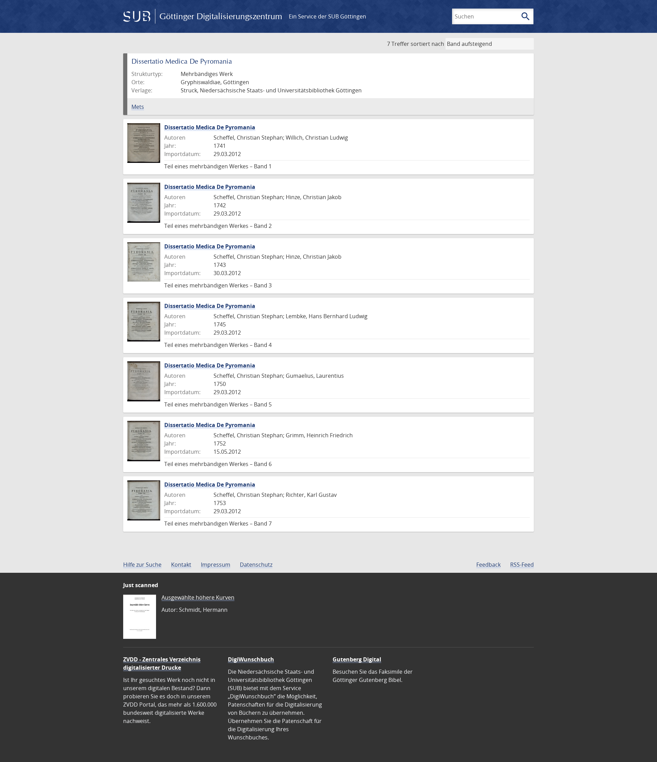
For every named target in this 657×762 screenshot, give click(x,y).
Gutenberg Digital (357, 659)
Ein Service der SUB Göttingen (327, 16)
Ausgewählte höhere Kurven (198, 597)
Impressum (215, 564)
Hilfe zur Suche (142, 564)
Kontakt (181, 564)
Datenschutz (256, 564)
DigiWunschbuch (251, 659)
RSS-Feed (522, 564)
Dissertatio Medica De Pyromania (209, 127)
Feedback (488, 564)
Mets (137, 107)
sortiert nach (427, 44)
